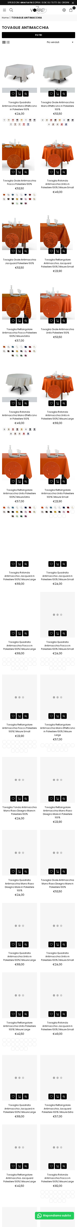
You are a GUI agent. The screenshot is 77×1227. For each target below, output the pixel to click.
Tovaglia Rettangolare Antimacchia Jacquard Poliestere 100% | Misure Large (19, 1178)
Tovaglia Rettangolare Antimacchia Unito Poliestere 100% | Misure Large (19, 1026)
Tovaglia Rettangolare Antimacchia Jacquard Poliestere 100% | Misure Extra (57, 1108)
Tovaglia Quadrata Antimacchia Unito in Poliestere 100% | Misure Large (19, 956)
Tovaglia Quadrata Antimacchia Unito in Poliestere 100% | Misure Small (57, 956)
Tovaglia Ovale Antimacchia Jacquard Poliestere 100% (19, 261)
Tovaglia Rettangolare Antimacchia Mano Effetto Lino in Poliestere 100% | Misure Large (57, 730)
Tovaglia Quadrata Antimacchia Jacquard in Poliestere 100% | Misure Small (57, 576)
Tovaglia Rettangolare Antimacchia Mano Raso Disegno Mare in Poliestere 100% (57, 812)
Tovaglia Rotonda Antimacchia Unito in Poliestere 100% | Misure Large (57, 415)
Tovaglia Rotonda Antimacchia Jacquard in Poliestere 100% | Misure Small (57, 1026)
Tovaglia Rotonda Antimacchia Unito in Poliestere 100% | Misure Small (57, 184)
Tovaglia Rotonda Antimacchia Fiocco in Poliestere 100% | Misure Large (57, 1178)
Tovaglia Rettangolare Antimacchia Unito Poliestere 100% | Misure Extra (19, 493)
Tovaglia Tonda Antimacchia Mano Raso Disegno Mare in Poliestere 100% (19, 811)
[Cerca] (11, 10)
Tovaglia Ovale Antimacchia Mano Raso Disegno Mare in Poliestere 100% (57, 883)
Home (5, 17)
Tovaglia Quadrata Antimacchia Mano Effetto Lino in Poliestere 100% (19, 106)
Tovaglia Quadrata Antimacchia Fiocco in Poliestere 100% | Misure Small (57, 645)
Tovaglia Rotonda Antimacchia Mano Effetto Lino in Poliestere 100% (19, 415)
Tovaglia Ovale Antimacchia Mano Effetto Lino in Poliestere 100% (57, 106)
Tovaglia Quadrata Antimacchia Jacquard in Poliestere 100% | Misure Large (19, 1108)
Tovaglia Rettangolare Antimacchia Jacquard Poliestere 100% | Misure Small (57, 263)
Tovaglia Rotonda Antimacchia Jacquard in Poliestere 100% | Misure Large (19, 576)
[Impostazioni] (64, 10)
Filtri (38, 35)
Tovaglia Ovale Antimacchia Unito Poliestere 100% (57, 331)
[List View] (8, 42)
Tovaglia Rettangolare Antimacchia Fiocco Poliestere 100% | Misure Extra (19, 333)
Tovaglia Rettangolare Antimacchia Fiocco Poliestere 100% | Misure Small (19, 728)
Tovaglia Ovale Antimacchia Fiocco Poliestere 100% (19, 182)
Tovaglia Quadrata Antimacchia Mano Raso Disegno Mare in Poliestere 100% (19, 885)
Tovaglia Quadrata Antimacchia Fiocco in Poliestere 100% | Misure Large (19, 645)
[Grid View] (4, 42)
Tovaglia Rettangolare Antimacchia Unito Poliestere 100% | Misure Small (57, 493)
